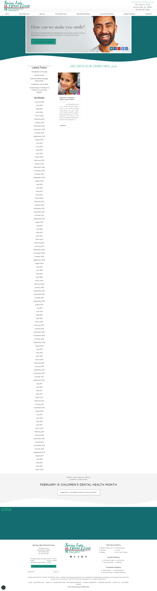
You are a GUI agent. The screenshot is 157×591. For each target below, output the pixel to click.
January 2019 (39, 329)
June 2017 (39, 387)
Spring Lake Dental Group (142, 2)
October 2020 (39, 256)
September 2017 (39, 380)
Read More (63, 125)
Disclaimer (125, 582)
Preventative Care (61, 14)
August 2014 (39, 456)
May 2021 (39, 232)
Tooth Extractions (107, 572)
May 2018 (39, 353)
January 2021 (39, 246)
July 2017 (39, 384)
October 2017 (39, 377)
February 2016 (39, 432)
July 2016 (39, 414)
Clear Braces (120, 560)
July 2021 (39, 226)
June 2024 (39, 105)
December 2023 (39, 126)
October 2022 (39, 174)
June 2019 (39, 311)
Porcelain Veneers (109, 560)
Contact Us (148, 14)
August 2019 (39, 305)
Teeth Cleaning (106, 570)
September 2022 (39, 177)
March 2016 (39, 428)
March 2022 (39, 198)
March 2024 (39, 116)
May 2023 (39, 150)
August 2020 (39, 263)
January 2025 (39, 102)
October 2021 (39, 215)
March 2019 (39, 322)
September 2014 (39, 452)
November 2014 (39, 445)
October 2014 (39, 449)
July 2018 (39, 349)
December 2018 (39, 332)
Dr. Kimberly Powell (71, 577)
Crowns (118, 550)
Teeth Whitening (108, 562)
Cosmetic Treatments (106, 14)
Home (7, 14)
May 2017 (39, 390)
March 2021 (39, 239)
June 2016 (39, 418)
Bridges (103, 552)
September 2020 (39, 260)
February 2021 (39, 243)
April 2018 (39, 356)
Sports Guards (39, 75)
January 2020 (39, 287)
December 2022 (39, 167)
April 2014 (39, 466)
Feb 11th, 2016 (62, 101)
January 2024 (39, 122)
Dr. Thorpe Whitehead (86, 577)
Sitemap (78, 584)
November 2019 (39, 294)
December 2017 (39, 370)
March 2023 (39, 157)
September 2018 (39, 342)
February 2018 (39, 363)
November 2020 (39, 253)
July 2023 (39, 143)
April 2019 (39, 318)
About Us (42, 14)
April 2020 (39, 277)
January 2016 (39, 435)
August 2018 (39, 346)
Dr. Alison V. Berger (59, 577)
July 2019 (39, 308)
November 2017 (39, 373)
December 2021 (39, 208)
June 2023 (39, 147)
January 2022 (39, 205)
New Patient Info (24, 14)
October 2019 (39, 298)
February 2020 (39, 284)
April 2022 (39, 195)
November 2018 (39, 335)
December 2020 (39, 250)
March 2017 (39, 397)
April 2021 (39, 236)
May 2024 (39, 109)
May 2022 (39, 191)
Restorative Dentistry (83, 14)
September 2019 (39, 301)
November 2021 (39, 212)
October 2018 (39, 339)
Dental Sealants (119, 570)
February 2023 (39, 160)
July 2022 (39, 184)
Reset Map (6, 509)
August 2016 (39, 411)
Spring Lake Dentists (34, 577)
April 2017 (39, 394)
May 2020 (39, 274)
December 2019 (39, 291)
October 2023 (39, 133)
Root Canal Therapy (121, 552)
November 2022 (39, 171)
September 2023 (39, 136)
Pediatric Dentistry (129, 14)
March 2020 (39, 281)
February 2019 (39, 325)
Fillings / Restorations (107, 548)
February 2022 (39, 202)
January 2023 (39, 164)
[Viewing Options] (3, 587)
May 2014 (39, 463)
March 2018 (39, 360)
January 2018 (39, 366)
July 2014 (39, 459)
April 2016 (39, 425)
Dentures (103, 550)
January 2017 (39, 404)
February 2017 (39, 401)
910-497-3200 (144, 10)
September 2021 (39, 219)
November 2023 (39, 129)
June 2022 (39, 188)
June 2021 (39, 229)
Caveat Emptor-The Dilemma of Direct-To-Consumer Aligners (39, 90)
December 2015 (39, 439)
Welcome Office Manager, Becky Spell (39, 80)
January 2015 (39, 442)
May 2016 (39, 421)
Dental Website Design (74, 587)
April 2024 (39, 112)
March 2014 (39, 469)
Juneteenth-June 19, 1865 (39, 84)
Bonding (119, 562)
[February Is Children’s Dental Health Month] (69, 84)
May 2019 (39, 315)
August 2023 (39, 140)
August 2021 (39, 222)
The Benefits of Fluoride (39, 72)
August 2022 (39, 181)
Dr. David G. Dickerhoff (47, 577)
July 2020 (39, 267)
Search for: (31, 572)
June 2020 (39, 270)
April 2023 (39, 153)
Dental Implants (120, 548)
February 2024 (39, 119)
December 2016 (39, 408)
